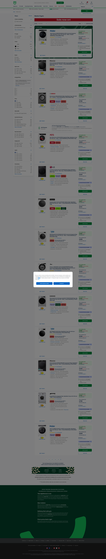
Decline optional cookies (44, 283)
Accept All (62, 283)
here (39, 277)
